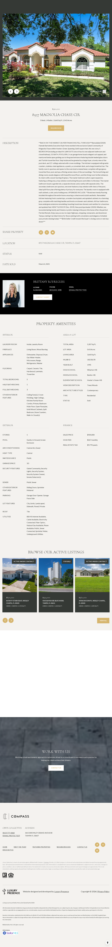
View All (103, 620)
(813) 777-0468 (9, 833)
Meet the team (20, 847)
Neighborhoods (64, 847)
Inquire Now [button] (56, 128)
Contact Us (82, 847)
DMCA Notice (8, 850)
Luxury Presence (61, 891)
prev (10, 91)
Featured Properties (41, 847)
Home (5, 847)
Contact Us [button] (56, 768)
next (16, 91)
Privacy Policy (103, 891)
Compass (46, 862)
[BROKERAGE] (97, 850)
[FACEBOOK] (97, 844)
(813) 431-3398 (55, 290)
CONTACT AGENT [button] (43, 297)
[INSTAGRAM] (103, 844)
